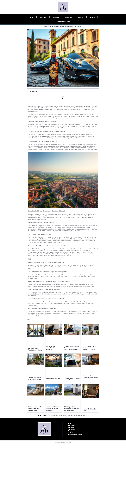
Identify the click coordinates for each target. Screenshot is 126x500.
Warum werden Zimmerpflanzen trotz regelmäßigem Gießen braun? (34, 378)
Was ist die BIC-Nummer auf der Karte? (72, 379)
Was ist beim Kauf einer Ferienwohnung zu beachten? (53, 408)
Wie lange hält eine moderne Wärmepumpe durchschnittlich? (71, 408)
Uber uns (80, 17)
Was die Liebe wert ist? (53, 378)
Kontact (92, 17)
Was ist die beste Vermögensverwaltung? (35, 349)
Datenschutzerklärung (63, 21)
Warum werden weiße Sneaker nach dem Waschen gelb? (34, 408)
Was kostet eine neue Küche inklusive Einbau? (90, 376)
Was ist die (55, 17)
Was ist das (68, 17)
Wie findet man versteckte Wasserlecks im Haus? (53, 347)
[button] (96, 91)
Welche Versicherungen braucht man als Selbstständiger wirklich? (72, 347)
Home (31, 17)
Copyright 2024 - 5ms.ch (63, 442)
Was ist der (43, 17)
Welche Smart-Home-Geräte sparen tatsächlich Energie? (89, 347)
